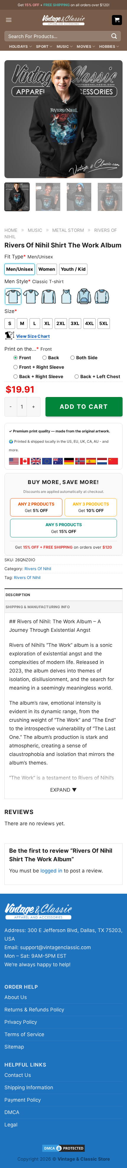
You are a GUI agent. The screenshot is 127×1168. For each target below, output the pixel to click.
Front (25, 357)
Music (63, 46)
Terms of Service (24, 1034)
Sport (42, 46)
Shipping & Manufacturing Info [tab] (38, 607)
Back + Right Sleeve (41, 376)
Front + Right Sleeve (41, 367)
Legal (10, 1125)
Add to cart (84, 406)
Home (10, 230)
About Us (15, 997)
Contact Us (17, 1075)
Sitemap (14, 1047)
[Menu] (8, 19)
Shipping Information (28, 1087)
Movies (84, 46)
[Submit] (114, 36)
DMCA (11, 1112)
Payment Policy (22, 1100)
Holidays (18, 46)
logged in (51, 871)
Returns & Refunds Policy (34, 1010)
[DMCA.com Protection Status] (63, 1148)
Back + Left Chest (100, 376)
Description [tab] (18, 595)
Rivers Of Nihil (38, 568)
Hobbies (107, 46)
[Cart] (117, 20)
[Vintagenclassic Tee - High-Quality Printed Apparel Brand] (63, 20)
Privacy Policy (20, 1022)
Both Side (86, 357)
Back (53, 357)
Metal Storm (68, 230)
